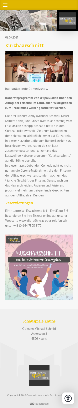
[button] (39, 5)
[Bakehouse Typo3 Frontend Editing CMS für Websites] (39, 405)
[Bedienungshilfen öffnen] (68, 398)
